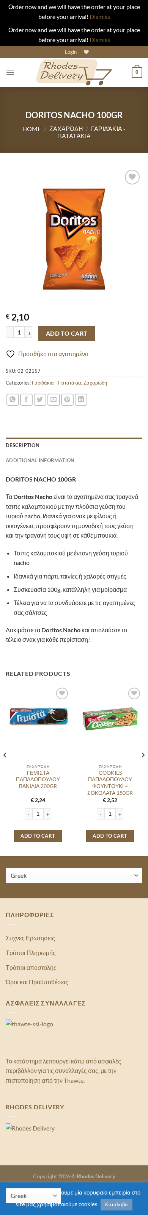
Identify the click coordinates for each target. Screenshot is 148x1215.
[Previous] (5, 770)
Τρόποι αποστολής (31, 967)
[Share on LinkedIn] (81, 400)
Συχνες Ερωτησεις (30, 937)
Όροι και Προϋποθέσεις (37, 981)
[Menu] (10, 72)
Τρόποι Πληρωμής (31, 952)
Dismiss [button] (100, 16)
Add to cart (67, 333)
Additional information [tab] (40, 460)
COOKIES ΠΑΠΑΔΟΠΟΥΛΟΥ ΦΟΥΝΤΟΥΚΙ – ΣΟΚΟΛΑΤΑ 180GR (110, 783)
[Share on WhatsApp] (12, 400)
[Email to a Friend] (53, 400)
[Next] (142, 770)
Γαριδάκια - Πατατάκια (56, 383)
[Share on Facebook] (26, 400)
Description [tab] (22, 445)
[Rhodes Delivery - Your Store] (74, 72)
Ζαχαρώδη (66, 128)
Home (31, 128)
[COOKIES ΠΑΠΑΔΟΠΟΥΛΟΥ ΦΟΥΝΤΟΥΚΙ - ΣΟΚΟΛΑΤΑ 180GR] (110, 718)
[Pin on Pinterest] (67, 400)
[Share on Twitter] (40, 400)
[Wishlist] (85, 52)
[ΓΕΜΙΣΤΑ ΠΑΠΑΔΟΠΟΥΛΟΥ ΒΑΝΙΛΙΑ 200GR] (38, 718)
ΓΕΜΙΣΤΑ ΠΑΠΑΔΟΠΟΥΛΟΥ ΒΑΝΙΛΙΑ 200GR (38, 779)
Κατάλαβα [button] (116, 1204)
